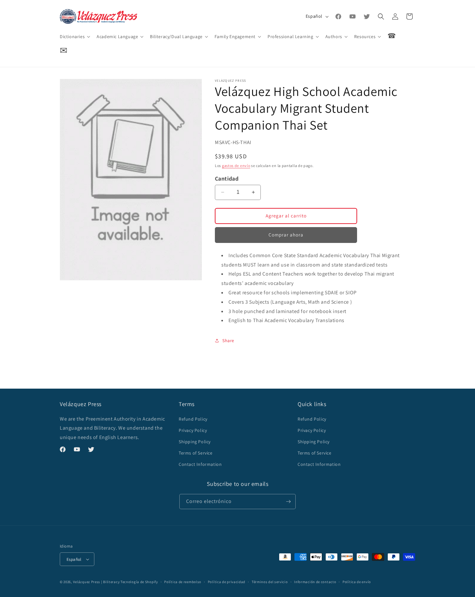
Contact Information (200, 464)
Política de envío (357, 582)
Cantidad (226, 178)
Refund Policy (193, 419)
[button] (74, 36)
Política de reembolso (182, 582)
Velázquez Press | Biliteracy (96, 582)
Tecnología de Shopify (139, 582)
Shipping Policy (195, 442)
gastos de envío (236, 165)
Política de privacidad (226, 582)
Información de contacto (315, 582)
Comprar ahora (286, 235)
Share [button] (228, 340)
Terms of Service (196, 453)
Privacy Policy (193, 430)
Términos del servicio (270, 582)
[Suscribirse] (288, 501)
